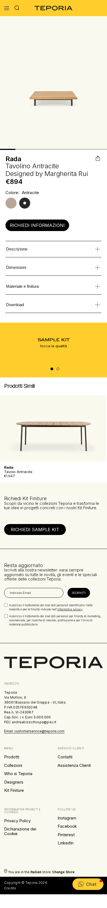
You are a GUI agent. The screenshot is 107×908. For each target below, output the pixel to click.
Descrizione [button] (16, 249)
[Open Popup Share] (99, 158)
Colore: (12, 192)
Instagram (67, 818)
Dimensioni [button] (16, 267)
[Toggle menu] (6, 8)
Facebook (67, 826)
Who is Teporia (18, 773)
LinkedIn (66, 843)
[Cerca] (17, 8)
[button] (87, 884)
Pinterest (66, 834)
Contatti (65, 756)
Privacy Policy (17, 820)
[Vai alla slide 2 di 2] (58, 369)
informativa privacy (70, 609)
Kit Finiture (14, 790)
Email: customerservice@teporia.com (34, 731)
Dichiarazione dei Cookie (20, 831)
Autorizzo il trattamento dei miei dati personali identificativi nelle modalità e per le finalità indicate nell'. (50, 607)
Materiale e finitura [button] (22, 286)
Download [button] (15, 304)
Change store (63, 872)
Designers (13, 782)
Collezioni (13, 765)
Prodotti (11, 756)
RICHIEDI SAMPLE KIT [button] (35, 529)
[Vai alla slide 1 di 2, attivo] (51, 369)
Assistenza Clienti (74, 765)
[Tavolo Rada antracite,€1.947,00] (53, 428)
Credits (10, 888)
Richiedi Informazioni (37, 225)
